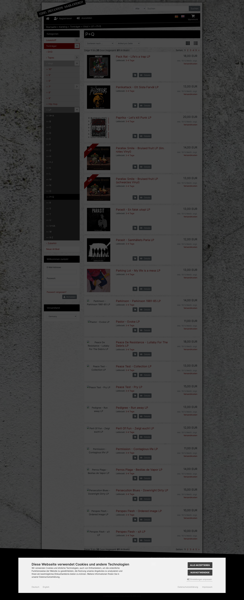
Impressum (207, 587)
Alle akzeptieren (200, 565)
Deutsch (35, 587)
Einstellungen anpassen (201, 579)
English (46, 587)
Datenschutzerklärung (188, 587)
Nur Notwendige (200, 572)
